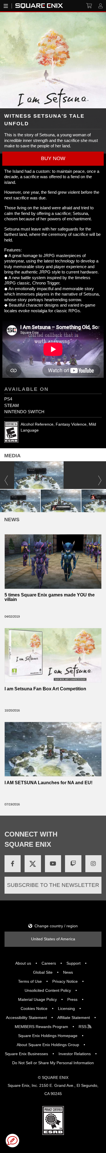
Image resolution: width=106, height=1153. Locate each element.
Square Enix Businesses (26, 1053)
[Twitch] (73, 863)
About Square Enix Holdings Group (48, 1044)
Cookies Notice (34, 1008)
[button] (53, 159)
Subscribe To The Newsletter (53, 885)
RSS (83, 1026)
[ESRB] (53, 1120)
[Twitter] (33, 863)
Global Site (43, 972)
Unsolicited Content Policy (48, 990)
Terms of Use (30, 981)
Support (73, 963)
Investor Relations (75, 1053)
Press (72, 999)
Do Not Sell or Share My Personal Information (53, 1063)
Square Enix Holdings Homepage (47, 1035)
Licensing (66, 1008)
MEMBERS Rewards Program (41, 1026)
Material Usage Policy (37, 999)
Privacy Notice (65, 981)
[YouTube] (53, 863)
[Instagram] (93, 863)
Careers (49, 963)
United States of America (53, 939)
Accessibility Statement (26, 1017)
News (68, 972)
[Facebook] (13, 863)
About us (23, 963)
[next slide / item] (103, 500)
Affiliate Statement (73, 1017)
